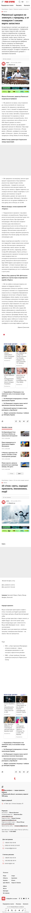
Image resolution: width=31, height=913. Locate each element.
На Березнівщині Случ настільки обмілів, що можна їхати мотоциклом (9, 434)
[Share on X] (12, 910)
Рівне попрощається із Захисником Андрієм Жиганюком (9, 444)
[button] (3, 2)
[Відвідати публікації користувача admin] (3, 64)
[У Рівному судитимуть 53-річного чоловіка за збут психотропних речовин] (25, 454)
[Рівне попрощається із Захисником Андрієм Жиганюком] (25, 444)
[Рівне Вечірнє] (11, 2)
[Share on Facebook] (8, 910)
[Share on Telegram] (19, 910)
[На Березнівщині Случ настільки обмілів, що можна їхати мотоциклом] (25, 433)
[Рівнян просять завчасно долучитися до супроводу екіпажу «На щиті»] (25, 464)
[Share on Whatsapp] (15, 910)
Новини (5, 11)
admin (7, 62)
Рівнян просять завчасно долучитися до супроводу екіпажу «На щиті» (10, 464)
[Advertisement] (15, 160)
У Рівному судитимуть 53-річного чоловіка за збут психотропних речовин (10, 454)
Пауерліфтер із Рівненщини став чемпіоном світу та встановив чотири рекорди (13, 393)
